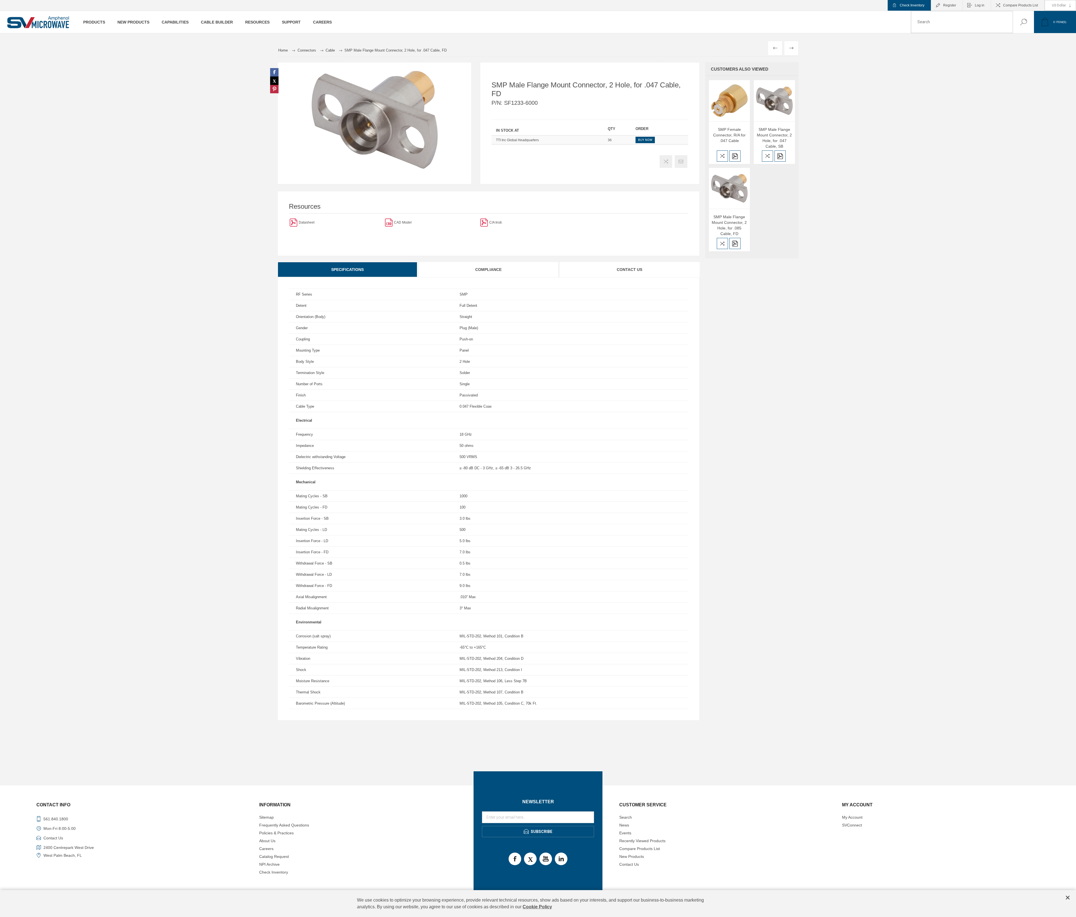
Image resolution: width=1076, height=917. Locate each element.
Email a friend (681, 161)
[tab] (347, 269)
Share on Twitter (274, 80)
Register (949, 5)
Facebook (515, 859)
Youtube (545, 859)
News (624, 825)
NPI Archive (269, 864)
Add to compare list (666, 161)
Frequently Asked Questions (284, 825)
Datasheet (306, 222)
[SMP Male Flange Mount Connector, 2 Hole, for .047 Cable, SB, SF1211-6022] (774, 100)
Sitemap (266, 817)
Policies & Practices (276, 833)
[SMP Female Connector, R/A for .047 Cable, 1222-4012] (729, 100)
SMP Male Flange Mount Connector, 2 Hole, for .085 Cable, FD (729, 225)
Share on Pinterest (274, 89)
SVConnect (852, 825)
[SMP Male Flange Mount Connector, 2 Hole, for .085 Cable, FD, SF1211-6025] (729, 188)
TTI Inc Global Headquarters (517, 140)
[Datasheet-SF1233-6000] (293, 222)
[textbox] (962, 22)
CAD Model (403, 222)
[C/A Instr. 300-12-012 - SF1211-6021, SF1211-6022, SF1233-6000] (484, 222)
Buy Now (645, 140)
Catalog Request (274, 856)
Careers (266, 848)
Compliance (488, 269)
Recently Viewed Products (642, 841)
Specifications (347, 269)
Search (1018, 22)
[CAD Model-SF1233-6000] (389, 222)
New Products (631, 856)
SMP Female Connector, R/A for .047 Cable (729, 135)
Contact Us (629, 269)
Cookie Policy (537, 906)
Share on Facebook (274, 72)
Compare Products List (1020, 5)
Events (625, 833)
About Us (267, 841)
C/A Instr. (495, 222)
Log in (979, 5)
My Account (852, 817)
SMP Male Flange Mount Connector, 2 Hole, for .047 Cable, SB (774, 137)
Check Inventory (912, 5)
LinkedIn (561, 859)
